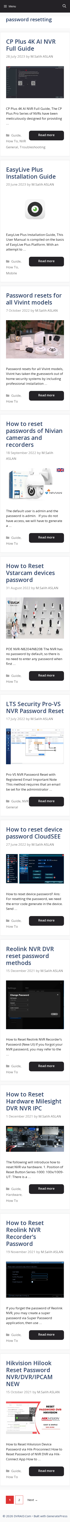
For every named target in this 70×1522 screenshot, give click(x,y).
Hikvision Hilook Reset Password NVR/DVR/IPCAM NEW (29, 1373)
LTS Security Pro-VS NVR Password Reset (35, 707)
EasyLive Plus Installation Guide (31, 173)
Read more (46, 135)
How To (12, 141)
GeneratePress (57, 1516)
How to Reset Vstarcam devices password (30, 573)
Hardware (14, 1194)
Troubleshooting (33, 147)
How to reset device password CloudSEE (34, 832)
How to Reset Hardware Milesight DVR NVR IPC (33, 1101)
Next (32, 1500)
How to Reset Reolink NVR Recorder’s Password (25, 1233)
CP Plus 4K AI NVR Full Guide (31, 45)
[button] (64, 6)
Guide (16, 135)
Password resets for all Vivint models (34, 298)
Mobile (11, 273)
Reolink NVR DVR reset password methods (30, 956)
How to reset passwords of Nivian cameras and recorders (34, 434)
